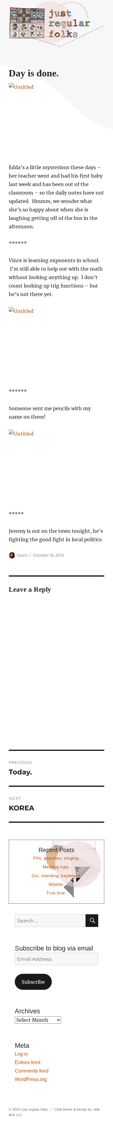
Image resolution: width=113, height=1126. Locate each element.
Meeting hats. (57, 866)
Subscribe (33, 982)
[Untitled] (56, 119)
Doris (22, 555)
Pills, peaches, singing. (56, 858)
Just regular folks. (35, 1109)
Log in (21, 1054)
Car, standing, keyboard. (56, 875)
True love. (56, 892)
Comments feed (32, 1070)
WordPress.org (31, 1079)
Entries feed (27, 1062)
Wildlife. (56, 884)
